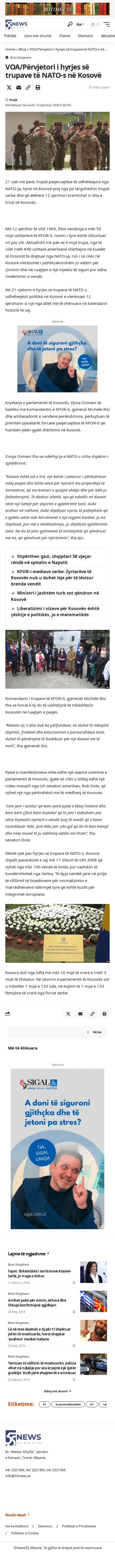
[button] (70, 24)
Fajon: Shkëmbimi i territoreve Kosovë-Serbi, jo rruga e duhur (39, 1273)
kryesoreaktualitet (68, 1404)
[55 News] (16, 24)
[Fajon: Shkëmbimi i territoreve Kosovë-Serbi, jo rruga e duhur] (93, 1272)
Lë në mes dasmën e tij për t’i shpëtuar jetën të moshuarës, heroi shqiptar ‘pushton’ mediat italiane (39, 1334)
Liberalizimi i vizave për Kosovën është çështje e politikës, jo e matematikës (55, 611)
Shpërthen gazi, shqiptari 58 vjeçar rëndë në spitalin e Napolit (51, 559)
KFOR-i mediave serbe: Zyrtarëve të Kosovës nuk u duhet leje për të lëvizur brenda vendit (52, 578)
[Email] (18, 87)
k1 (44, 1404)
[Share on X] (9, 87)
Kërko (97, 1032)
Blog (22, 49)
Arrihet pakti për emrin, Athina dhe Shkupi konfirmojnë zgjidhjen (37, 1303)
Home (10, 49)
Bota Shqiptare (20, 57)
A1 (92, 1404)
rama (106, 1404)
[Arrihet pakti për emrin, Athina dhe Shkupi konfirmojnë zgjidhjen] (93, 1301)
